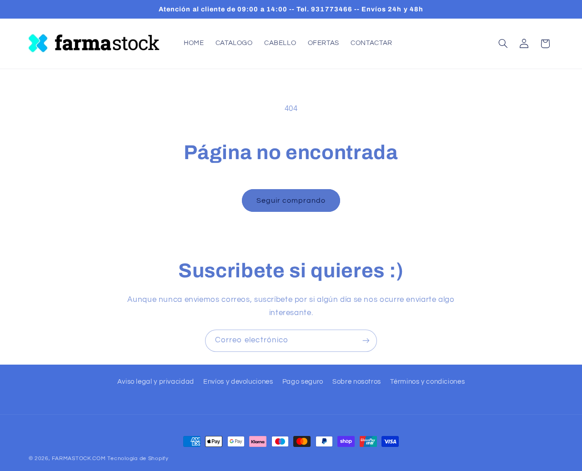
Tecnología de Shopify (137, 458)
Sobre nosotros (356, 381)
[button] (502, 43)
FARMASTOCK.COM (78, 458)
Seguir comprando (291, 200)
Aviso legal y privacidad (155, 381)
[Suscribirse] (366, 341)
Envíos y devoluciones (238, 381)
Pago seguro (302, 381)
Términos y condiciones (427, 381)
